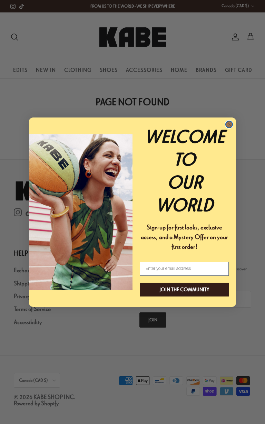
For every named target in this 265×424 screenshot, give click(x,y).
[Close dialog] (229, 124)
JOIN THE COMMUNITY (184, 289)
